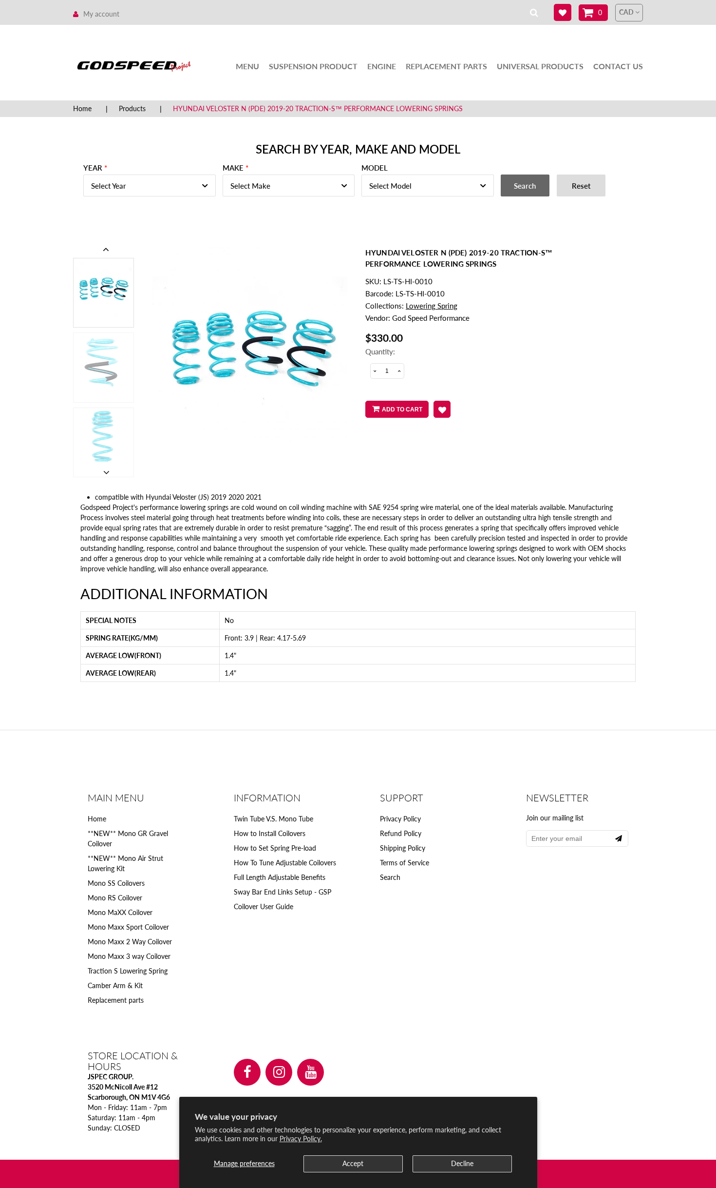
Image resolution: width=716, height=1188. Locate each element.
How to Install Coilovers (269, 833)
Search (390, 877)
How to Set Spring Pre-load (275, 848)
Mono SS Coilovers (116, 883)
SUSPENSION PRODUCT (313, 66)
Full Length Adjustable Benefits (279, 877)
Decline (462, 1163)
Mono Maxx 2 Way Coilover (130, 941)
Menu (247, 66)
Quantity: (380, 351)
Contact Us (618, 66)
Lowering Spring (431, 305)
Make (233, 167)
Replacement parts (116, 1000)
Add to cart (402, 409)
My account (101, 14)
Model (374, 167)
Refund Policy (400, 833)
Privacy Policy (400, 819)
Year (92, 167)
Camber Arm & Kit (115, 985)
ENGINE (381, 66)
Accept (352, 1163)
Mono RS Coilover (115, 898)
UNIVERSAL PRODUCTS (540, 66)
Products (132, 108)
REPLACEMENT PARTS (446, 66)
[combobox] (149, 185)
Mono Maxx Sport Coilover (128, 927)
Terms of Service (404, 862)
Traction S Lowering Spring (128, 971)
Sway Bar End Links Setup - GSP (282, 892)
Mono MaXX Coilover (120, 912)
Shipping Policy (402, 848)
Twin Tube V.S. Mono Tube (273, 819)
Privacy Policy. (301, 1138)
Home (82, 108)
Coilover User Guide (263, 906)
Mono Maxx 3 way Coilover (129, 956)
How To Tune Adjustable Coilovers (285, 862)
